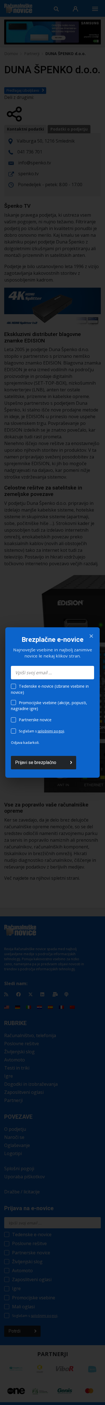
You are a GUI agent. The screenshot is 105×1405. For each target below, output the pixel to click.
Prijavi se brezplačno (35, 762)
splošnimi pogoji (51, 731)
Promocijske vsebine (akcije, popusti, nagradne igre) (49, 705)
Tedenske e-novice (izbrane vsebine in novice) (50, 689)
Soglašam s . (42, 731)
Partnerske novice (35, 719)
